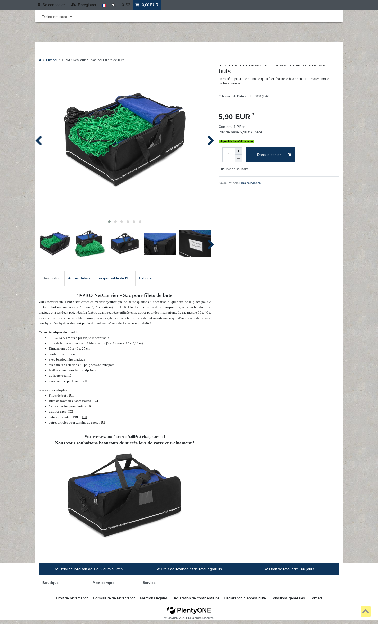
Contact (316, 598)
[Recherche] (114, 5)
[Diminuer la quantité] (238, 158)
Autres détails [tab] (79, 278)
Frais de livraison (250, 182)
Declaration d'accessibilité (245, 598)
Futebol (51, 60)
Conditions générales (288, 598)
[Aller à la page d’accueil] (39, 60)
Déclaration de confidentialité (195, 598)
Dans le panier (269, 155)
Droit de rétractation (72, 598)
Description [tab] (51, 278)
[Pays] (104, 5)
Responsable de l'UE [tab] (115, 278)
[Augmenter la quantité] (238, 151)
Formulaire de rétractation (114, 598)
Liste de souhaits (236, 169)
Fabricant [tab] (147, 278)
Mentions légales (154, 598)
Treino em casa (55, 17)
